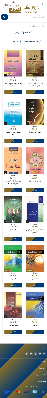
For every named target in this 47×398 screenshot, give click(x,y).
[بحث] (4, 17)
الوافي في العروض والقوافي (35, 181)
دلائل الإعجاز (13, 230)
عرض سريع (35, 92)
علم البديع (35, 278)
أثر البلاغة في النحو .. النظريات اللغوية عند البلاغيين (35, 84)
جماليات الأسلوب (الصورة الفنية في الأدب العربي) (35, 231)
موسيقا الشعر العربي (13, 325)
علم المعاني (35, 325)
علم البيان (13, 278)
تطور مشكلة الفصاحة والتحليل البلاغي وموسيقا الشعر (13, 182)
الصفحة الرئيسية (42, 26)
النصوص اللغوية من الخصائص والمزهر (13, 133)
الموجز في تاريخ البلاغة (35, 132)
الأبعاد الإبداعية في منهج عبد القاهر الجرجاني (13, 84)
